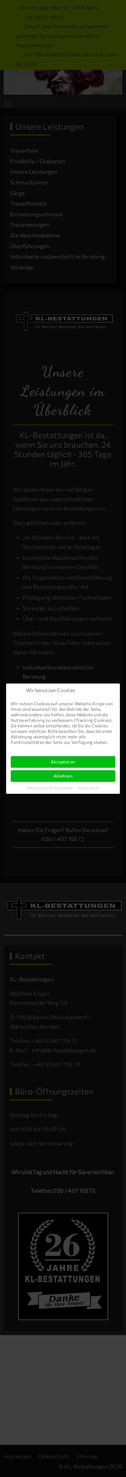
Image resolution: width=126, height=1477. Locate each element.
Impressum (88, 787)
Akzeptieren (63, 761)
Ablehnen (63, 775)
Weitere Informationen (49, 787)
